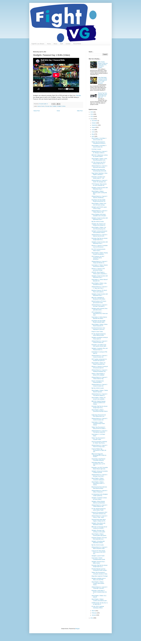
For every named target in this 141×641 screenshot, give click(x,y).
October (94, 123)
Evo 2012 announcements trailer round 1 (98, 250)
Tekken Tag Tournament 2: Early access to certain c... (99, 428)
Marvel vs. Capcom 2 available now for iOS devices (100, 246)
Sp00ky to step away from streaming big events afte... (99, 170)
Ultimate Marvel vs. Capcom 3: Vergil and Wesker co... (99, 262)
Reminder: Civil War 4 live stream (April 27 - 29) (98, 177)
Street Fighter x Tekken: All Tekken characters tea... (98, 363)
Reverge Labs (48, 106)
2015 (91, 112)
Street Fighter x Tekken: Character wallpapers (98, 479)
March (93, 610)
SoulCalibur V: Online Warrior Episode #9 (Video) (99, 317)
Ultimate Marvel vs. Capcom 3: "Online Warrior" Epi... (99, 211)
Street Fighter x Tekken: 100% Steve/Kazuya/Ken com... (99, 159)
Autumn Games (41, 106)
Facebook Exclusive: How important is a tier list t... (98, 328)
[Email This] (52, 104)
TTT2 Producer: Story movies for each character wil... (99, 184)
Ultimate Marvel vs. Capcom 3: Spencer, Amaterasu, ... (99, 197)
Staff (61, 43)
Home (49, 43)
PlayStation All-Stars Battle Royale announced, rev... (99, 200)
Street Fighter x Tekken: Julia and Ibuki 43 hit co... (99, 284)
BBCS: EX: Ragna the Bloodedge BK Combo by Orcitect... (99, 455)
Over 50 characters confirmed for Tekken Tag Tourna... (99, 442)
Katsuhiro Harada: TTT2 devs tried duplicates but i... (99, 538)
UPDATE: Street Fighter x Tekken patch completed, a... (100, 273)
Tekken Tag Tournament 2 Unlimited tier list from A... (99, 142)
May (93, 134)
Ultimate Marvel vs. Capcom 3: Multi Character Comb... (99, 547)
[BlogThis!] (54, 104)
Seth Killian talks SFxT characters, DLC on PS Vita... (98, 464)
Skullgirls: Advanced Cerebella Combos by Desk (100, 471)
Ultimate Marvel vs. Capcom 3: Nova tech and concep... (99, 166)
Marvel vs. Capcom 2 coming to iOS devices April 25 (100, 367)
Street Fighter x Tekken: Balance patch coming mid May (99, 193)
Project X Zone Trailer (97, 331)
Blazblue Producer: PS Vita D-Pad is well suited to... (99, 291)
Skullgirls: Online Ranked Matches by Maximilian (98, 502)
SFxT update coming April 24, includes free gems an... (99, 360)
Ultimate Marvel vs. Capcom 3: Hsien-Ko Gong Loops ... (99, 446)
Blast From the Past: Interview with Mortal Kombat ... (99, 487)
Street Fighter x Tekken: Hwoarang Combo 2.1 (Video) (98, 483)
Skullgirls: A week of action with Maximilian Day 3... (100, 242)
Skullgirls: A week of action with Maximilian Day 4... (100, 218)
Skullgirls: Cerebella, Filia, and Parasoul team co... (100, 349)
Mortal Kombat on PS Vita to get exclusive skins (99, 302)
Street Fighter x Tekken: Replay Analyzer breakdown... (100, 253)
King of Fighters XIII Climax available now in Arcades (99, 215)
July (93, 129)
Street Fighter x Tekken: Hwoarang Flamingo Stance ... (100, 411)
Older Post (79, 110)
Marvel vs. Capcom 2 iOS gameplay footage (98, 269)
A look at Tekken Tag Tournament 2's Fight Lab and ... (99, 450)
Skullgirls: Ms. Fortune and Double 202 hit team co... (99, 224)
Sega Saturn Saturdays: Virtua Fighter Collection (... (99, 174)
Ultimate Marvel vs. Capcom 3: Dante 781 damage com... (99, 181)
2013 (91, 116)
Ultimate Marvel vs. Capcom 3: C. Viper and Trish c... (99, 287)
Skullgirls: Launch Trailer (98, 555)
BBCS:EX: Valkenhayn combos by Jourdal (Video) (100, 155)
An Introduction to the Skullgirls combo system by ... (100, 495)
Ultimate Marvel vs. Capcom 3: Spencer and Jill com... (99, 235)
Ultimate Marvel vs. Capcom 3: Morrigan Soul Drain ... (99, 475)
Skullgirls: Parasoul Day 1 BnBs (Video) (98, 562)
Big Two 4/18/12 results (98, 388)
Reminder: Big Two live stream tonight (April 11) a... (99, 566)
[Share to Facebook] (58, 104)
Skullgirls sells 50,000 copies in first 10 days (99, 207)
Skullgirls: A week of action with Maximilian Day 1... (100, 294)
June (93, 132)
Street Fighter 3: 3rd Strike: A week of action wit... (99, 139)
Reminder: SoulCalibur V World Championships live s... (99, 592)
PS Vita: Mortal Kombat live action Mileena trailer (99, 334)
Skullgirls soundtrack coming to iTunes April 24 (100, 338)
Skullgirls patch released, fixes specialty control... (99, 309)
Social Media (77, 43)
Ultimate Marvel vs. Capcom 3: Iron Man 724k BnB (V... (99, 305)
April (93, 136)
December (95, 120)
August (94, 127)
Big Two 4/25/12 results (98, 221)
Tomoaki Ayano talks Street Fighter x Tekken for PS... (99, 520)
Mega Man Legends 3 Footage (100, 576)
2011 (91, 618)
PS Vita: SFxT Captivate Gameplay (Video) (98, 607)
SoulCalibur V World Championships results (98, 558)
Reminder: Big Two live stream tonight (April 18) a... (99, 407)
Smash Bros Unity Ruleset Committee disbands (98, 459)
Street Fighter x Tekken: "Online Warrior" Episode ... (100, 391)
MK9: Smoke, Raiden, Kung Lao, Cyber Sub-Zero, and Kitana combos (103, 64)
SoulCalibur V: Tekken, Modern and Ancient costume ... (100, 265)
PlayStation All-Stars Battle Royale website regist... (98, 321)
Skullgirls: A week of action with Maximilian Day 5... (100, 188)
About (55, 43)
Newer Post (37, 110)
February (94, 613)
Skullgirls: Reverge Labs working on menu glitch (98, 531)
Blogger (77, 628)
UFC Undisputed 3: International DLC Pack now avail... (100, 313)
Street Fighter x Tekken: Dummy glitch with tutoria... (99, 534)
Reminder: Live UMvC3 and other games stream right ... (99, 345)
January (94, 615)
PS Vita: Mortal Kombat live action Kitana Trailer (99, 509)
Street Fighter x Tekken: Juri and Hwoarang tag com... (99, 228)
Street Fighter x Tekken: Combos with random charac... (98, 583)
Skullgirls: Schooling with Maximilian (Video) (98, 542)
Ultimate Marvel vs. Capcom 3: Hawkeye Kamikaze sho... (99, 370)
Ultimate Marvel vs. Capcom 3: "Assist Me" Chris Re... (99, 587)
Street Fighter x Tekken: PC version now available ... (99, 398)
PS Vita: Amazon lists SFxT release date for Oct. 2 (99, 163)
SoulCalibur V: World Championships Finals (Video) (98, 424)
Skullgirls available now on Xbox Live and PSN (99, 579)
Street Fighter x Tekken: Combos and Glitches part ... (100, 600)
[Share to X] (56, 104)
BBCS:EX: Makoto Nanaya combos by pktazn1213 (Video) (98, 403)
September (95, 125)
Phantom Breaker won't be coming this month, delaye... (100, 569)
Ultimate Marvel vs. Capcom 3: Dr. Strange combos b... (99, 152)
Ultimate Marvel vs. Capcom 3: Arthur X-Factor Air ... (99, 491)
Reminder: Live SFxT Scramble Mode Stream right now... (100, 468)
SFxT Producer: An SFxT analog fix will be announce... (98, 258)
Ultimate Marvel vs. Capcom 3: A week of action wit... (99, 341)
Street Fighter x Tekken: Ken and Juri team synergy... (99, 204)
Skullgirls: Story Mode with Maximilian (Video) (98, 524)
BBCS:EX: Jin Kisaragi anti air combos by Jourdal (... (99, 527)
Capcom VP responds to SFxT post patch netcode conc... (99, 513)
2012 (91, 118)
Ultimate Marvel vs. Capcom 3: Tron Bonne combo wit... (99, 431)
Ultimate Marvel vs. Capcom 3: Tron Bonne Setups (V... (99, 394)
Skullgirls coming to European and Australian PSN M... (99, 231)
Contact (68, 43)
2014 (91, 114)
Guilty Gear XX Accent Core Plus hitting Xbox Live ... (99, 415)
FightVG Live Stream (38, 43)
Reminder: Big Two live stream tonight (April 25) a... (99, 239)
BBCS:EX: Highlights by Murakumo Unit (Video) (98, 298)
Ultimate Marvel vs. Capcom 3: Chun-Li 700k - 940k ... (99, 516)
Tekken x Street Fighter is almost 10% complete (98, 374)
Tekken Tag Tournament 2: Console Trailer (98, 438)
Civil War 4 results (96, 149)
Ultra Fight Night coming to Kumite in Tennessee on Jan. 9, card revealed (102, 80)
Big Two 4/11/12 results (98, 545)
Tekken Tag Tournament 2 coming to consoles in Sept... (100, 573)
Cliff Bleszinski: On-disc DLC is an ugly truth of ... (100, 603)
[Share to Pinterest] (60, 104)
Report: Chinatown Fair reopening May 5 (98, 381)
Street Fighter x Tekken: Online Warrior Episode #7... (100, 325)
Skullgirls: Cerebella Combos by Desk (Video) (99, 498)
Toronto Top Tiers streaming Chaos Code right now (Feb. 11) (102, 95)
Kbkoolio (78, 95)
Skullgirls (54, 106)
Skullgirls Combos (61, 106)
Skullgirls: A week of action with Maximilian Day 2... (100, 276)
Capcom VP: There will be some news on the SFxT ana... (99, 552)
